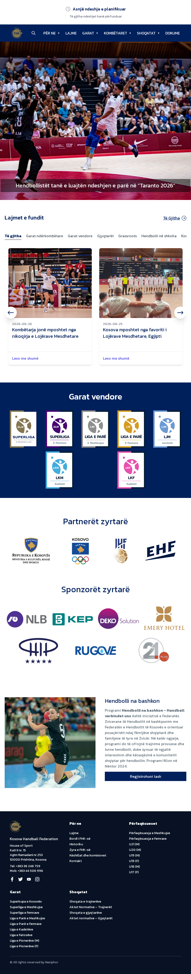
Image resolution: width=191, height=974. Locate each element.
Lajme (73, 833)
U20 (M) (135, 849)
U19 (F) (134, 861)
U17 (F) (134, 872)
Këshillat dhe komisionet (87, 855)
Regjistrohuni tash (145, 776)
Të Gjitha (171, 218)
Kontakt (75, 861)
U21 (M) (134, 844)
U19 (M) (134, 855)
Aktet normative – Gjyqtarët (91, 918)
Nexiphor (51, 962)
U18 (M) (134, 866)
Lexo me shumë (25, 358)
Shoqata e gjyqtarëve (85, 912)
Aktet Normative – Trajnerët (90, 907)
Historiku (76, 844)
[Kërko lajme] (33, 33)
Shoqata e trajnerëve (85, 901)
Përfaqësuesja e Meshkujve (149, 833)
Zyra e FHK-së (79, 849)
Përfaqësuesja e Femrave (148, 838)
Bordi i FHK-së (79, 838)
